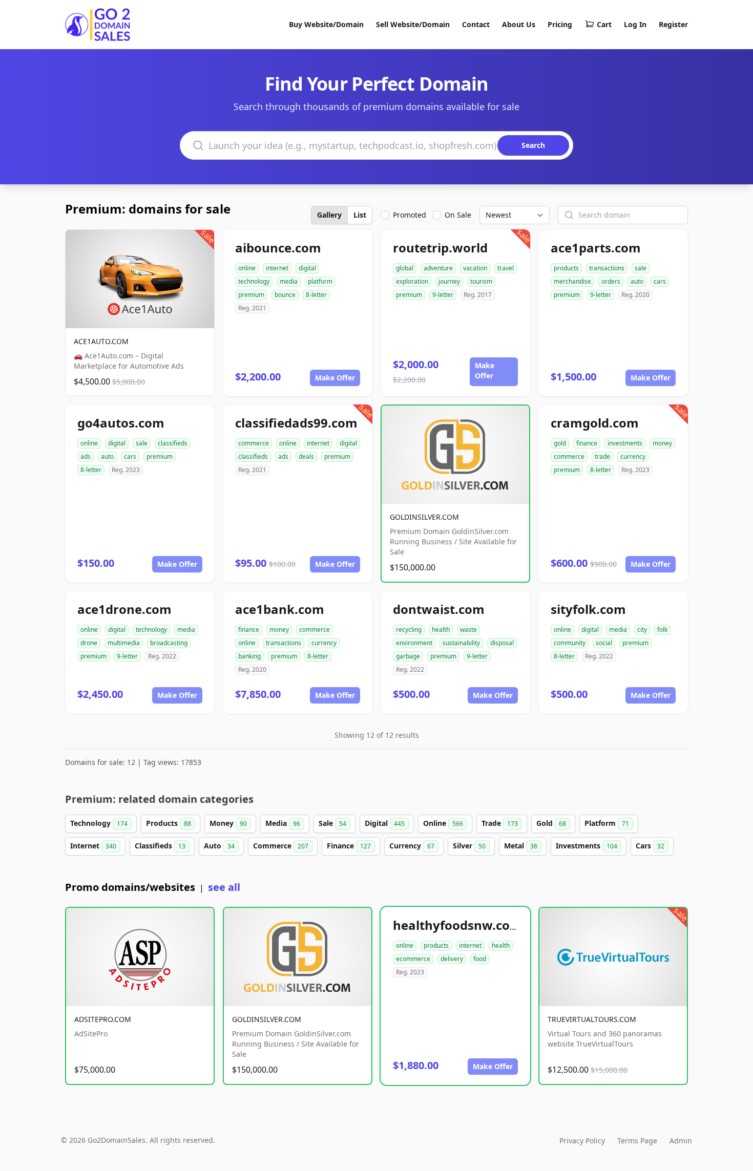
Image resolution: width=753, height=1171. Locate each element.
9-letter (442, 294)
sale (640, 268)
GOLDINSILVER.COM (424, 517)
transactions (606, 268)
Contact (476, 24)
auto (637, 281)
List (359, 215)
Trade (500, 823)
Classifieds (160, 845)
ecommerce (413, 958)
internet (277, 268)
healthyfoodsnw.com (457, 925)
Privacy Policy (582, 1140)
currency (632, 456)
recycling (409, 629)
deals (306, 456)
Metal (520, 845)
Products (168, 823)
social (604, 642)
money (662, 443)
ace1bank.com (279, 609)
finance (586, 443)
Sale (332, 823)
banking (249, 656)
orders (610, 281)
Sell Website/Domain (413, 24)
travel (505, 268)
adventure (438, 268)
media (289, 281)
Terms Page (637, 1140)
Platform (606, 823)
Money (228, 823)
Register (673, 24)
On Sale (458, 215)
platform (320, 281)
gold (560, 443)
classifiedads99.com (296, 422)
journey (449, 281)
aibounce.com (278, 247)
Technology (99, 823)
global (404, 268)
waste (468, 629)
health (441, 629)
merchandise (572, 281)
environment (414, 642)
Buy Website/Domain (326, 24)
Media (282, 823)
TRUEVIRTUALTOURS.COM (592, 1019)
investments (625, 443)
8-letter (316, 294)
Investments (586, 845)
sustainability (461, 642)
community (569, 642)
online (247, 268)
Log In (635, 24)
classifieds (172, 443)
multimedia (124, 642)
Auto (219, 845)
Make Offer (335, 377)
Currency (411, 845)
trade (602, 456)
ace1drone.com (124, 609)
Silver (469, 845)
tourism (481, 281)
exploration (412, 281)
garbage (408, 656)
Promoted (409, 215)
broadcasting (168, 642)
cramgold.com (595, 422)
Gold (551, 823)
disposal (502, 642)
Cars (650, 845)
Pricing (560, 24)
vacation (475, 268)
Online (443, 823)
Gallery (329, 215)
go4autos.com (120, 422)
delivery (452, 958)
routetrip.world (440, 247)
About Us (518, 24)
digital (307, 268)
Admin (681, 1140)
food (479, 958)
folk (662, 629)
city (642, 629)
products (566, 268)
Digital (385, 823)
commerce (253, 443)
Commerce (280, 845)
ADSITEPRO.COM (102, 1019)
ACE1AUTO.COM (101, 341)
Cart (604, 24)
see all (224, 887)
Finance (349, 845)
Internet (93, 845)
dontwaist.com (439, 609)
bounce (285, 294)
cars (660, 281)
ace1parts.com (596, 247)
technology (253, 281)
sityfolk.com (588, 609)
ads (85, 456)
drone (88, 642)
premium (251, 294)
